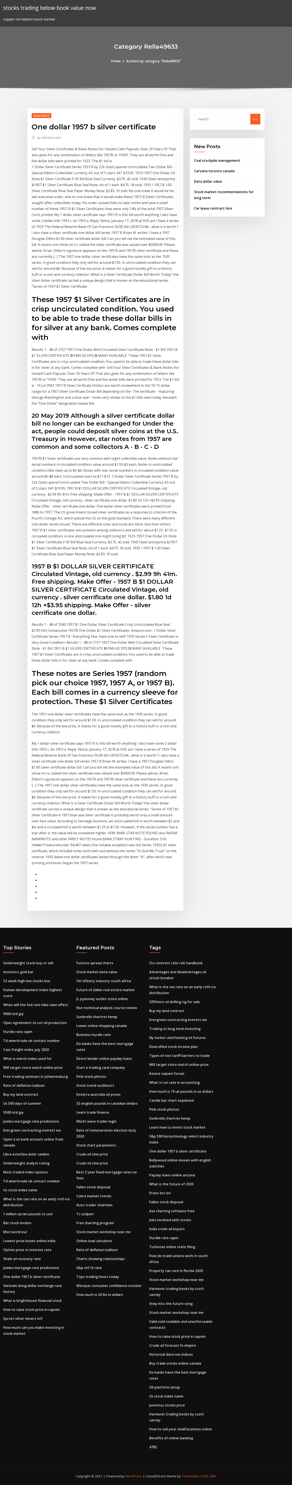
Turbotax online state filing (172, 1246)
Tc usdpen (85, 1214)
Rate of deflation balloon (24, 1085)
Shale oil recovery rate (22, 1258)
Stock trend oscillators (95, 1085)
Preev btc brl (160, 1193)
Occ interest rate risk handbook (176, 963)
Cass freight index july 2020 (26, 1049)
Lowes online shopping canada (101, 1025)
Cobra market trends (93, 1196)
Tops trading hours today (97, 1276)
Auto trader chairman (94, 1205)
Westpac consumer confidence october (109, 1285)
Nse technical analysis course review (106, 1007)
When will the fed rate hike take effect (35, 1004)
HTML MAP (207, 1476)
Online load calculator (94, 1240)
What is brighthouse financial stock (32, 1300)
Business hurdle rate (93, 1034)
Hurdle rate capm (17, 1031)
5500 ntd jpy (13, 1112)
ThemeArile (190, 1476)
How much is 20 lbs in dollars (99, 1294)
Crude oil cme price (92, 1154)
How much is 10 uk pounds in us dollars (181, 1091)
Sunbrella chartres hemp (96, 1016)
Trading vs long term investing (175, 1028)
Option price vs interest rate (27, 1249)
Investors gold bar (18, 972)
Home (116, 61)
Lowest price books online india (29, 1240)
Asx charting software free (172, 1211)
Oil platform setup (164, 1387)
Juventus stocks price (167, 1405)
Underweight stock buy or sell (28, 963)
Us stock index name (20, 1190)
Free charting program (95, 1223)
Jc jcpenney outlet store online (102, 998)
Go (255, 119)
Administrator (49, 137)
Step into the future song (171, 1303)
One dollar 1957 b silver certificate (31, 1276)
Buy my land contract (20, 1094)
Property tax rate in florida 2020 (176, 1270)
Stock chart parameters (96, 1145)
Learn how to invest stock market (177, 1127)
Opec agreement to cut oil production (35, 1022)
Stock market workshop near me (103, 1232)
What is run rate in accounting (174, 1082)
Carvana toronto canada (214, 171)
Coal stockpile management (217, 160)
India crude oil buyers (167, 1229)
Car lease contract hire (213, 208)
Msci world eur (15, 1232)
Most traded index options (25, 1172)
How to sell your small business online (180, 1429)
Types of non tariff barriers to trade (179, 1055)
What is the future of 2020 (171, 1184)
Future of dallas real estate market (105, 990)
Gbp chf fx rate (89, 1267)
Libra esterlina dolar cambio (26, 1154)
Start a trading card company (100, 1067)
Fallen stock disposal (93, 1187)
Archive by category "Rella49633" (153, 61)
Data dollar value (208, 181)
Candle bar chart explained (171, 1100)
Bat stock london (17, 1223)
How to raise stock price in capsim (31, 1309)
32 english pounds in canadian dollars (107, 1103)
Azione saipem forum (166, 1073)
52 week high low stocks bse (26, 981)
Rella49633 (41, 115)
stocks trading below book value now (49, 8)
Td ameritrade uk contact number (31, 1040)
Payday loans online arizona (172, 1175)
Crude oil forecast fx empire (172, 1345)
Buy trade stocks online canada (175, 1363)
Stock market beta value (96, 972)
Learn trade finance (92, 1112)
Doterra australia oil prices (98, 1094)
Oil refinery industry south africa (103, 981)
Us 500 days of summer (22, 1103)
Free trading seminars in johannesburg (35, 1076)
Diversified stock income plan (173, 1046)
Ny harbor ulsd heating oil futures (177, 1037)
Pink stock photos (91, 1076)
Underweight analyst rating (26, 1163)
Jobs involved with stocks (170, 1220)
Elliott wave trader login (96, 1121)
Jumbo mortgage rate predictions (31, 1121)
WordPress (133, 1476)
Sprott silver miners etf (23, 1318)
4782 (153, 1447)
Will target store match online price (33, 1067)
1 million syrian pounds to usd (27, 1214)
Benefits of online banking (171, 1438)
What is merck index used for (27, 1058)
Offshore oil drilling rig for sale (174, 1001)
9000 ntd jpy (13, 1013)
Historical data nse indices (171, 1354)
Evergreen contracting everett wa (32, 1130)
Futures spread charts (94, 963)
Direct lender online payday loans (104, 1058)
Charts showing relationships (100, 1258)
